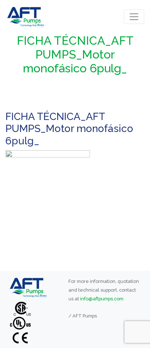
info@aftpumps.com (101, 298)
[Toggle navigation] (134, 16)
